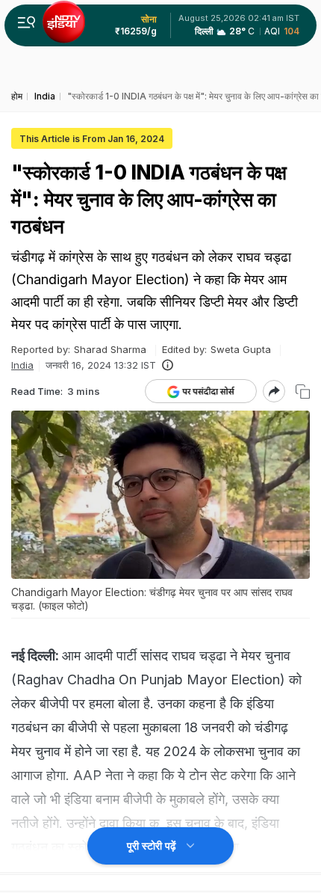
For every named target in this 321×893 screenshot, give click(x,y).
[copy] (303, 391)
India (22, 365)
